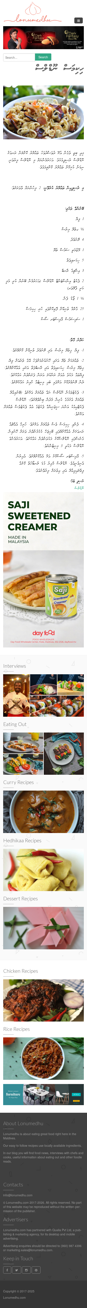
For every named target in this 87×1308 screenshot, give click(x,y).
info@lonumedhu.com (18, 1195)
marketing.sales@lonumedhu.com (29, 1250)
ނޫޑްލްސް (79, 488)
